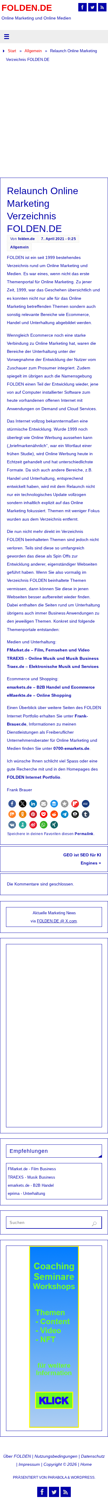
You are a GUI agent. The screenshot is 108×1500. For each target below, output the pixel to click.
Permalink (84, 834)
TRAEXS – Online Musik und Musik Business (53, 658)
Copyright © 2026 (60, 1464)
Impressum (29, 1464)
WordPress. (83, 1477)
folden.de (26, 239)
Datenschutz (93, 1456)
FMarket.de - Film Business (32, 1169)
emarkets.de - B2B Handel (31, 1185)
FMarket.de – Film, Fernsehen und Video (48, 650)
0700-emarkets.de (71, 748)
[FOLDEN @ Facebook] (82, 7)
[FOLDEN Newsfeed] (102, 7)
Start (12, 51)
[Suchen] (94, 1224)
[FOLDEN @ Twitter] (92, 7)
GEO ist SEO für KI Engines (82, 858)
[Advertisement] (54, 121)
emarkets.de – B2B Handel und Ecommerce (51, 687)
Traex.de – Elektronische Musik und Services (53, 666)
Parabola (57, 1477)
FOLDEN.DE (27, 8)
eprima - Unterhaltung (26, 1193)
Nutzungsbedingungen (55, 1456)
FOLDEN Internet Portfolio (33, 777)
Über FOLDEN (17, 1456)
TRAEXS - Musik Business (31, 1177)
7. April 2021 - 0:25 (58, 239)
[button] (12, 803)
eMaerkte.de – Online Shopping (39, 695)
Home (86, 1464)
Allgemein (33, 51)
